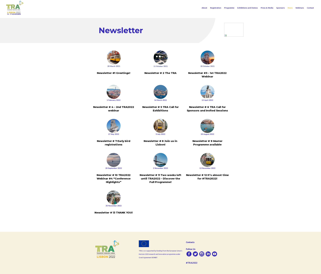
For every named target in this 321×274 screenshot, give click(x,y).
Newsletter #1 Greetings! (113, 73)
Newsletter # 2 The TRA (160, 73)
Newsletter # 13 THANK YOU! (114, 212)
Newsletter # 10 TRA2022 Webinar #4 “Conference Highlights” (114, 179)
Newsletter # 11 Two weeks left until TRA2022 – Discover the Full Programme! (160, 179)
